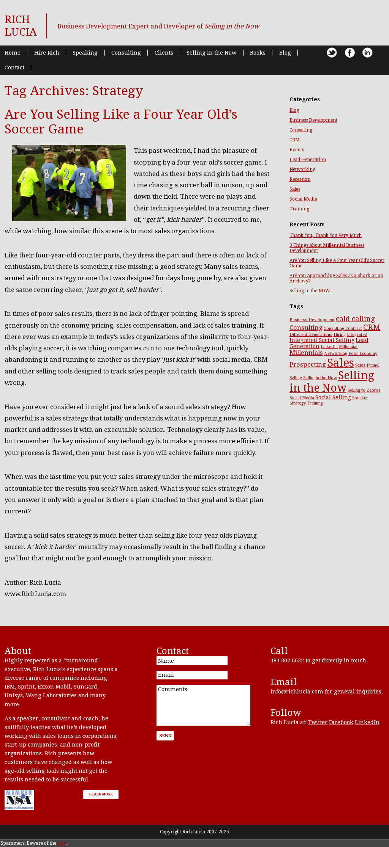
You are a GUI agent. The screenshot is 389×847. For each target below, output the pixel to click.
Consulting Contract (343, 328)
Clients (164, 53)
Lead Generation (307, 159)
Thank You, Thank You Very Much (325, 235)
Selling (295, 377)
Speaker (360, 397)
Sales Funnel (367, 365)
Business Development (313, 120)
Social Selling (333, 397)
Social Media (303, 199)
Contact (14, 67)
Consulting (126, 53)
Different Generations (310, 334)
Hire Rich (46, 53)
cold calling (355, 319)
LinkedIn (329, 346)
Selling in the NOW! (310, 290)
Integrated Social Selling (321, 340)
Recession (299, 179)
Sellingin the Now (320, 377)
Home (13, 53)
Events (296, 149)
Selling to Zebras (364, 390)
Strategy (297, 403)
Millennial (348, 346)
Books (258, 53)
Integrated (357, 334)
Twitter (317, 722)
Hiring (340, 334)
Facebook (341, 722)
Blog (285, 53)
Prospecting (307, 364)
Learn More (101, 794)
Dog (61, 843)
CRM (294, 140)
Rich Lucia (21, 25)
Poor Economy (362, 353)
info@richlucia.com (296, 692)
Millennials (306, 352)
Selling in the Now (211, 53)
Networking (302, 169)
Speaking (85, 53)
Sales (294, 189)
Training (299, 209)
